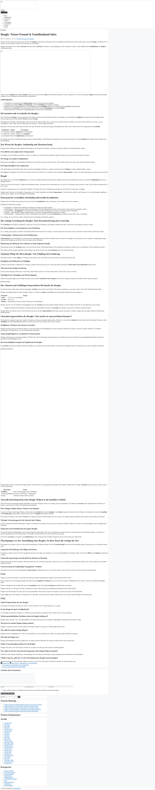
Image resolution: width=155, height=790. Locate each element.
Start (5, 15)
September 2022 (9, 747)
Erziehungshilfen (9, 774)
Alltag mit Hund (9, 771)
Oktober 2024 (8, 729)
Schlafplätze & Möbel (10, 779)
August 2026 (8, 723)
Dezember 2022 (8, 742)
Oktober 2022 (8, 745)
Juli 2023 (7, 736)
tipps (5, 780)
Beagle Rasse (15, 663)
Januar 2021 (7, 753)
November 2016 (9, 760)
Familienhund (23, 663)
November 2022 (9, 744)
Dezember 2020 (8, 755)
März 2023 (7, 739)
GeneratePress (17, 788)
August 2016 (8, 763)
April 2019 (7, 757)
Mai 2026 (7, 727)
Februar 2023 (8, 740)
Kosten (6, 25)
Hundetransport (8, 777)
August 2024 (8, 731)
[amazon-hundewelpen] (45, 91)
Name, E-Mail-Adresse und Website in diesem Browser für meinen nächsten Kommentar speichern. (31, 690)
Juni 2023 (7, 737)
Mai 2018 (7, 758)
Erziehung (7, 19)
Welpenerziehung (9, 782)
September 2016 (9, 761)
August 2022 (8, 748)
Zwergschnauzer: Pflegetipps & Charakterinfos (15, 665)
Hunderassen (6, 663)
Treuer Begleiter (32, 663)
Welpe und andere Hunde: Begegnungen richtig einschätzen (21, 711)
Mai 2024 (7, 734)
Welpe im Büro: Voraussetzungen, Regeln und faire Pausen (21, 706)
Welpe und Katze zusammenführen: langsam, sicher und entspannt (23, 704)
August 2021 (8, 752)
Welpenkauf (7, 17)
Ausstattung (7, 22)
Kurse (6, 27)
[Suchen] (19, 697)
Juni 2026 (7, 726)
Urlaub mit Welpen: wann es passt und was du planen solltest (21, 708)
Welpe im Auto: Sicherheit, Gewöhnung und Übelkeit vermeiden (22, 709)
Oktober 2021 (8, 750)
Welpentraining (8, 785)
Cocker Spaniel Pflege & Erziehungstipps (14, 667)
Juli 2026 (7, 724)
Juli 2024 (7, 732)
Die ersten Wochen (9, 772)
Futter (6, 20)
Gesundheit (7, 23)
